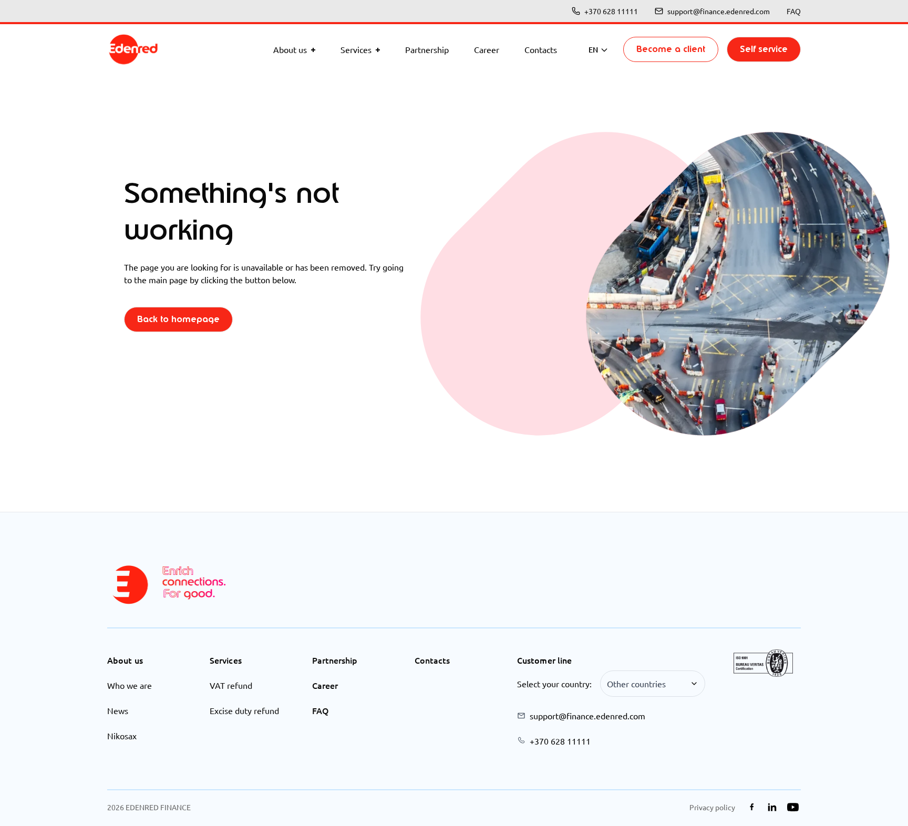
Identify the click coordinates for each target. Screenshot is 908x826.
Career (325, 685)
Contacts (432, 660)
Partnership (334, 660)
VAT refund (231, 685)
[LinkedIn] (772, 807)
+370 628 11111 (611, 11)
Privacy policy (712, 807)
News (117, 710)
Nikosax (122, 735)
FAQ (794, 11)
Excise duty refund (244, 710)
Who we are (129, 685)
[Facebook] (752, 807)
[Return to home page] (133, 49)
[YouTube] (793, 807)
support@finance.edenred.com (718, 11)
